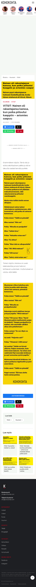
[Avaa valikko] (33, 2)
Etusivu (5, 77)
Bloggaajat (4, 532)
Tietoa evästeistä (22, 584)
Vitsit (18, 77)
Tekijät (3, 528)
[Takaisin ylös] (32, 578)
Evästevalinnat (5, 584)
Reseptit (3, 549)
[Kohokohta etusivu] (8, 2)
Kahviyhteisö (5, 542)
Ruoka (3, 517)
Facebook (4, 560)
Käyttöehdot (13, 584)
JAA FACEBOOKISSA (18, 396)
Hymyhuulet (5, 552)
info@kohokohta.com (7, 494)
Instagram (4, 563)
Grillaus (3, 545)
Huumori (12, 77)
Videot (3, 513)
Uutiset (3, 510)
